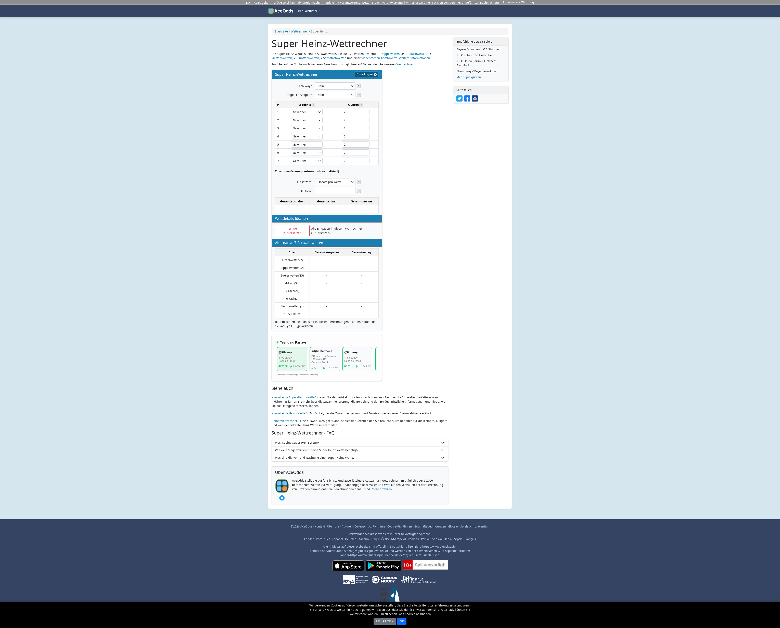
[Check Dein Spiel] (390, 596)
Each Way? (304, 86)
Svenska (436, 539)
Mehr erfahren (382, 489)
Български (398, 539)
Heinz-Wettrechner (284, 421)
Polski (425, 539)
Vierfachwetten (282, 58)
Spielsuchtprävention (474, 526)
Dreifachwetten (415, 54)
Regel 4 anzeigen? (299, 94)
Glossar (453, 526)
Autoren (347, 526)
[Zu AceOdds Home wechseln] (280, 11)
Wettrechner (299, 31)
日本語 (375, 539)
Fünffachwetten (308, 58)
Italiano (363, 539)
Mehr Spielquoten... (469, 77)
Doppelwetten (390, 54)
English (309, 539)
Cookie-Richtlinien (399, 526)
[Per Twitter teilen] (460, 98)
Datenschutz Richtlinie (370, 526)
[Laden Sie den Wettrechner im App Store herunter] (348, 567)
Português (323, 539)
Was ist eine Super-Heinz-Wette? (294, 397)
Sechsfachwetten (334, 58)
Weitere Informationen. (415, 58)
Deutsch (350, 539)
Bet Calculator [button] (308, 11)
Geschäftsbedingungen (430, 526)
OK (402, 621)
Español (337, 539)
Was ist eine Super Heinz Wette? (297, 442)
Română (413, 539)
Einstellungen (364, 74)
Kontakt (320, 526)
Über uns (333, 526)
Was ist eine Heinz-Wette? (289, 413)
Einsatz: (306, 190)
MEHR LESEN (385, 621)
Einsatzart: (304, 182)
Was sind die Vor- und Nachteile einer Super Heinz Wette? (314, 457)
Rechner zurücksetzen (292, 231)
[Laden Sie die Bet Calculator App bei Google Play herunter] (383, 567)
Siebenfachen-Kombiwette (379, 58)
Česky (385, 539)
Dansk (448, 539)
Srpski (458, 539)
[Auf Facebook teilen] (468, 98)
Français (470, 539)
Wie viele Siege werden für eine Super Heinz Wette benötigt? (316, 450)
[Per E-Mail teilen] (475, 98)
